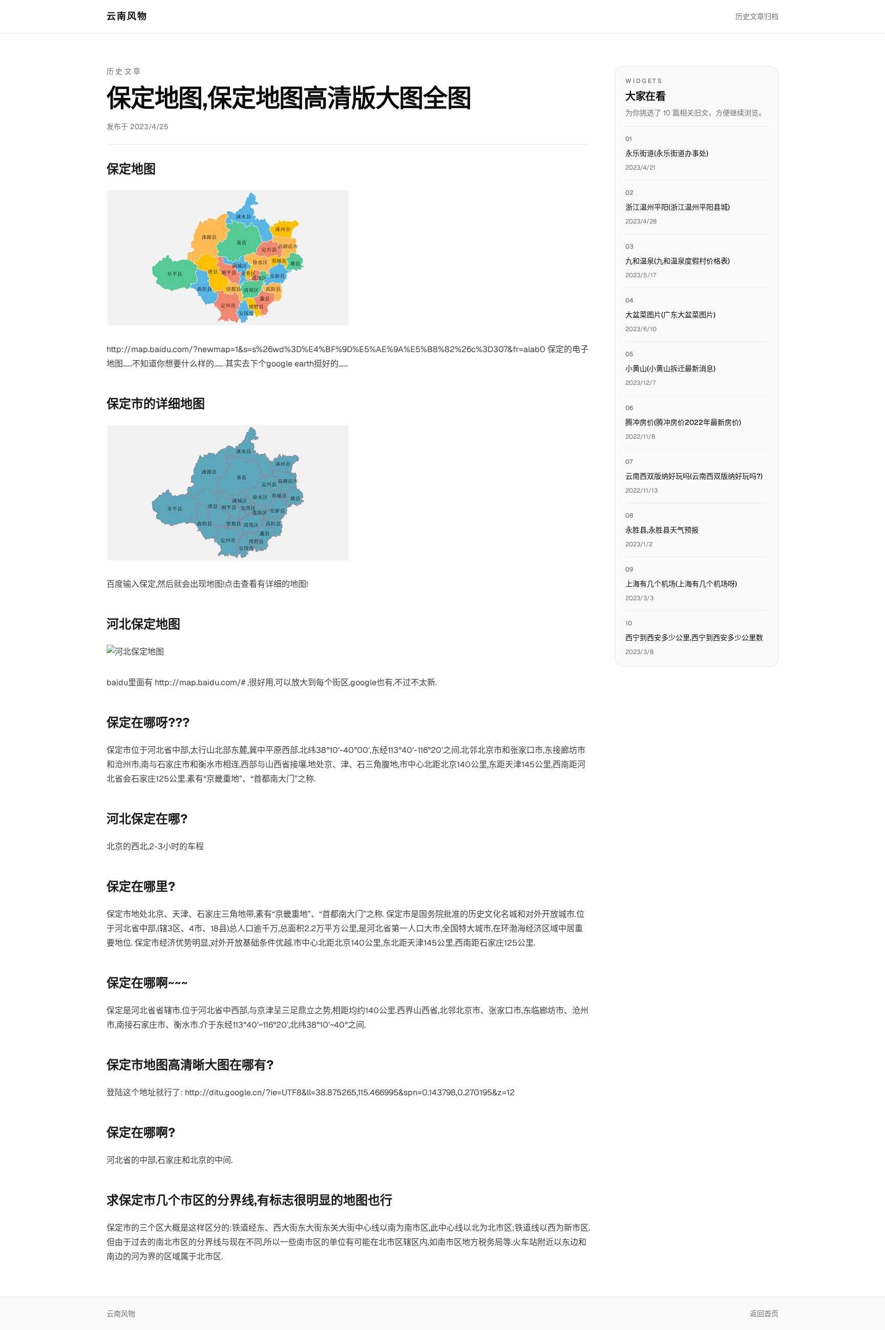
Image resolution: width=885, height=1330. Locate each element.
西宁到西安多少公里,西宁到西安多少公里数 (694, 637)
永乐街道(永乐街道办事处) (666, 153)
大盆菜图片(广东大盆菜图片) (670, 314)
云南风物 (127, 16)
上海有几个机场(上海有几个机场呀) (681, 583)
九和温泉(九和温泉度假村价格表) (677, 260)
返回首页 (764, 1313)
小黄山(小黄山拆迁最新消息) (670, 368)
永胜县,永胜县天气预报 (662, 530)
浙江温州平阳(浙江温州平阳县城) (677, 207)
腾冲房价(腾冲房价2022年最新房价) (683, 422)
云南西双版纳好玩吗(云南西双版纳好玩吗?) (694, 476)
